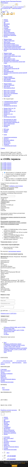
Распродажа (7, 141)
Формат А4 (7, 112)
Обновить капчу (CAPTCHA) (8, 313)
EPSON (6, 19)
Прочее (6, 36)
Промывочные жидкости (10, 105)
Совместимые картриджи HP (11, 68)
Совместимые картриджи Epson (12, 47)
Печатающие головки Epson (11, 45)
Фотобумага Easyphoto (10, 116)
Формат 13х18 (7, 109)
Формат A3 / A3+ (8, 114)
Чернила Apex (7, 94)
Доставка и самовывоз (7, 373)
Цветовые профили (9, 140)
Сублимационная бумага (10, 103)
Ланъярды (6, 144)
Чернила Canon (8, 53)
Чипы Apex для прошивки (11, 93)
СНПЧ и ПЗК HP (8, 67)
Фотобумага (7, 31)
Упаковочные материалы (10, 137)
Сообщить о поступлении (16, 186)
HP (4, 22)
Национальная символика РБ (11, 122)
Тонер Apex (7, 96)
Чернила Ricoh (8, 83)
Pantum (5, 132)
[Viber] (4, 408)
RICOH (6, 25)
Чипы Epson (7, 42)
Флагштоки (7, 125)
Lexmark (6, 28)
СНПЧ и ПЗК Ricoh (9, 85)
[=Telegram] (3, 408)
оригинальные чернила (14, 251)
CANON (6, 21)
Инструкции (7, 143)
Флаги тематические (9, 123)
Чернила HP (7, 65)
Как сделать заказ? (5, 370)
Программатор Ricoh (9, 88)
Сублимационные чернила (11, 101)
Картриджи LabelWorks (10, 35)
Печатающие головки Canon (11, 60)
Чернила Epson (8, 39)
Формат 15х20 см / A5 (9, 111)
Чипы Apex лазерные (9, 92)
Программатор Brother (10, 81)
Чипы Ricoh (7, 86)
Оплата (8, 1)
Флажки (6, 126)
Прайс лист (4, 377)
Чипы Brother (7, 79)
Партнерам (13, 1)
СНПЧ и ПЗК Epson (9, 40)
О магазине (4, 369)
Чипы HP (6, 70)
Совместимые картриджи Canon (12, 56)
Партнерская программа (7, 382)
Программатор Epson (9, 43)
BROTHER (7, 24)
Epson (5, 134)
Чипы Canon (7, 57)
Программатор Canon (9, 58)
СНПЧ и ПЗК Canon (9, 54)
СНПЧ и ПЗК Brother (9, 78)
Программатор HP (8, 71)
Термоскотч (7, 104)
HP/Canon (6, 129)
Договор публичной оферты (8, 379)
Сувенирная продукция (10, 145)
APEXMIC (6, 26)
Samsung (6, 130)
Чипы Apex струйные (9, 90)
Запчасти (6, 138)
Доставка (3, 1)
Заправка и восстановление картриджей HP (15, 72)
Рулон (5, 115)
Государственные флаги (10, 120)
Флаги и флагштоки (9, 32)
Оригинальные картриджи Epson (12, 46)
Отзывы (3, 380)
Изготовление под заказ (10, 119)
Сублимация (7, 29)
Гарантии (3, 376)
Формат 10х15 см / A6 (9, 108)
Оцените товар (5, 297)
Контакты (18, 1)
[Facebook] (1, 408)
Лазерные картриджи (9, 33)
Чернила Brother (8, 76)
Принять (14, 465)
